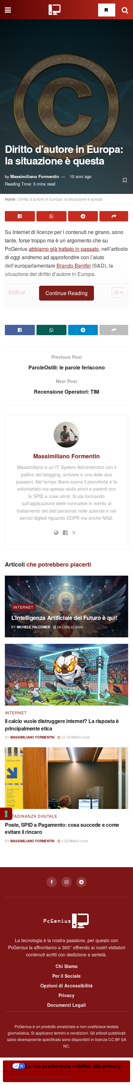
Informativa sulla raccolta (39, 1077)
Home (10, 199)
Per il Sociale (66, 976)
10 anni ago (80, 176)
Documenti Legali (66, 1005)
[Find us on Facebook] (51, 882)
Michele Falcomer (33, 627)
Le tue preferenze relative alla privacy (73, 1066)
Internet (23, 607)
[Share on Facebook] (20, 216)
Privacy (66, 995)
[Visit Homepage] (54, 9)
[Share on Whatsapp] (51, 216)
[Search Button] (125, 9)
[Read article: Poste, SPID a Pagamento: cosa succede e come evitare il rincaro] (66, 778)
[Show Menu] (8, 9)
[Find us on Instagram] (66, 882)
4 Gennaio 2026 (74, 841)
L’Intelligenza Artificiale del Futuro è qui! (64, 617)
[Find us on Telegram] (81, 882)
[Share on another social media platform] (113, 216)
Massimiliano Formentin (34, 176)
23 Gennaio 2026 (75, 737)
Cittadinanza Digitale (31, 816)
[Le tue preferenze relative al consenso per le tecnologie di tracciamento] (6, 814)
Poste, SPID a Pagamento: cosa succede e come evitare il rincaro (62, 828)
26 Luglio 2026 (69, 627)
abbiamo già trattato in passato (64, 248)
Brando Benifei (73, 265)
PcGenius (23, 1026)
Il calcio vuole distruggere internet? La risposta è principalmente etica (62, 724)
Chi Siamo (67, 966)
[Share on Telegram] (83, 216)
